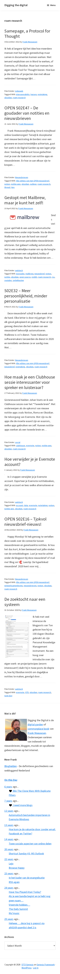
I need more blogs (22, 805)
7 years (8, 800)
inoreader (20, 273)
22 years (8, 859)
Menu (53, 5)
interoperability (23, 94)
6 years (8, 786)
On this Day (10, 780)
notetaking (42, 94)
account (19, 505)
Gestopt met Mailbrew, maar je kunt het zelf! (25, 200)
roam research (19, 97)
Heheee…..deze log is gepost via (26, 923)
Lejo (11, 863)
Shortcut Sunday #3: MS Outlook (26, 853)
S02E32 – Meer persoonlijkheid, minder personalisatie (25, 296)
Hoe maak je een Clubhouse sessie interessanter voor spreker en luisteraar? (29, 382)
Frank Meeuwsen (37, 733)
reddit (34, 277)
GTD (27, 692)
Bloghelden (10, 766)
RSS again (14, 882)
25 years (8, 919)
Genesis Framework (46, 964)
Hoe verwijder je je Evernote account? (29, 461)
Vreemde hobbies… (19, 904)
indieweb (19, 91)
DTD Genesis (27, 964)
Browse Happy (16, 867)
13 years (8, 825)
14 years (8, 839)
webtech (19, 270)
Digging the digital (16, 5)
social (17, 442)
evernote (30, 445)
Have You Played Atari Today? (25, 892)
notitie (7, 277)
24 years (8, 887)
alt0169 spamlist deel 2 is (22, 927)
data (26, 505)
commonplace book (38, 728)
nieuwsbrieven (30, 585)
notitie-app (16, 184)
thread (7, 187)
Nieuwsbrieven (21, 177)
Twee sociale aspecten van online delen (30, 843)
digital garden (35, 724)
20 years (8, 849)
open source (25, 277)
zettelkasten (18, 280)
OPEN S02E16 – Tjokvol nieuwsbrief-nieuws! (25, 521)
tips (13, 187)
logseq (34, 94)
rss (53, 277)
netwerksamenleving (13, 585)
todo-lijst (8, 695)
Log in (35, 967)
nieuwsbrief (39, 273)
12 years (8, 810)
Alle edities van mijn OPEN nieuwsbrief (32, 180)
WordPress (27, 967)
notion (7, 184)
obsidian (8, 97)
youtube (8, 280)
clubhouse (20, 445)
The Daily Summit (18, 909)
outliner (33, 184)
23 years (8, 873)
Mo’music (14, 913)
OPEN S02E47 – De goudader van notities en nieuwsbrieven (26, 113)
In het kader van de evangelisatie (27, 877)
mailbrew (29, 273)
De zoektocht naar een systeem (24, 601)
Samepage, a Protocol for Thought (27, 33)
